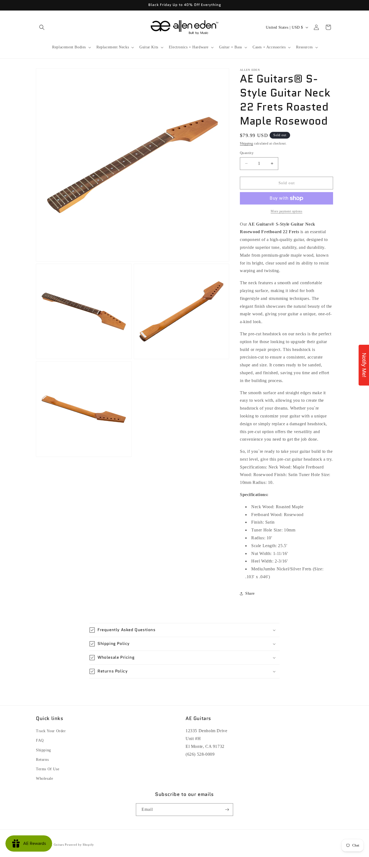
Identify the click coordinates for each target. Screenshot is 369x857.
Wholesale (44, 778)
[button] (42, 27)
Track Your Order (51, 731)
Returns (42, 760)
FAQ (40, 740)
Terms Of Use (47, 769)
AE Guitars (56, 844)
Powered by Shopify (79, 844)
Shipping (246, 143)
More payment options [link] (286, 211)
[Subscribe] (227, 809)
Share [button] (250, 593)
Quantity (247, 153)
